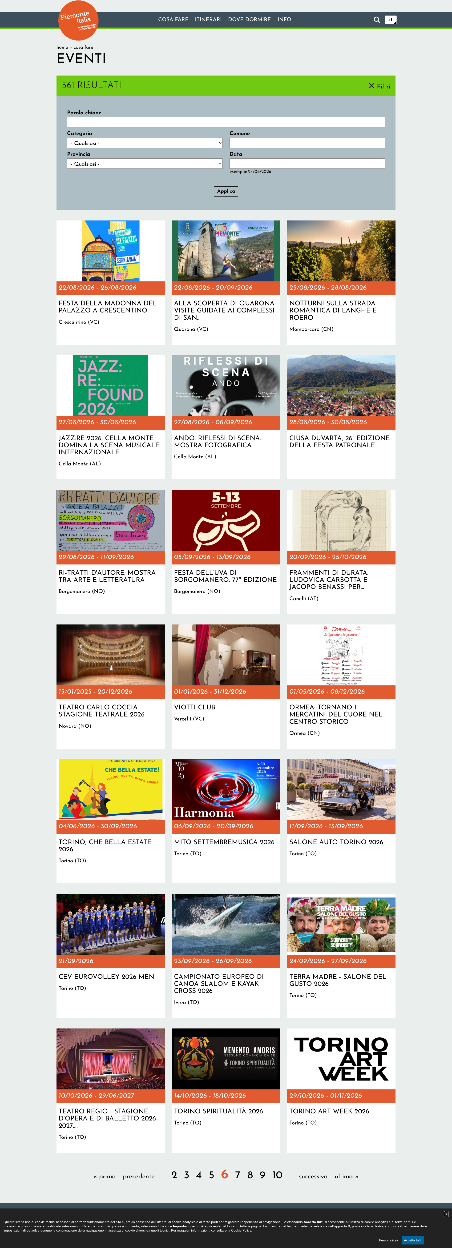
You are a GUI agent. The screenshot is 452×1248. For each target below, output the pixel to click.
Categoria (79, 133)
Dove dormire (249, 20)
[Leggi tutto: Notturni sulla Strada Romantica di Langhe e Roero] (341, 282)
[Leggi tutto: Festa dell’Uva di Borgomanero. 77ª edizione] (226, 552)
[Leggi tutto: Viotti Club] (226, 686)
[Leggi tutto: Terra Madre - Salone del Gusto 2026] (341, 956)
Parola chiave (84, 113)
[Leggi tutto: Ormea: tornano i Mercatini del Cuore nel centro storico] (341, 686)
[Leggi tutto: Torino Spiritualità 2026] (226, 1090)
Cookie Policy (241, 1230)
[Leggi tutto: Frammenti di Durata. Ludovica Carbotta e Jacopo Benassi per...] (341, 552)
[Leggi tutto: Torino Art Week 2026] (341, 1090)
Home (62, 47)
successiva (313, 1177)
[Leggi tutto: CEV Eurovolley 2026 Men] (110, 956)
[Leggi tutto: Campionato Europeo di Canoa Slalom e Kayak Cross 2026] (226, 956)
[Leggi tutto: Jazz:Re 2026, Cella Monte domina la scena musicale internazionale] (110, 417)
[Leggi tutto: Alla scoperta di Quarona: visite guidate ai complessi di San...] (226, 282)
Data (236, 154)
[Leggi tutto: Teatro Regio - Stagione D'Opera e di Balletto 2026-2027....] (110, 1090)
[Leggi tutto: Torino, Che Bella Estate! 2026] (110, 821)
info (284, 20)
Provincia (78, 154)
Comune (240, 133)
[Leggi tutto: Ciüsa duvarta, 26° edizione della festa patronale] (341, 417)
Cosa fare (173, 20)
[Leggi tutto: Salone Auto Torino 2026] (341, 821)
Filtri (383, 87)
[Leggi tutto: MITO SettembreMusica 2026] (226, 821)
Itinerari (208, 20)
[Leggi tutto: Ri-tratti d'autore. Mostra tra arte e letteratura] (110, 552)
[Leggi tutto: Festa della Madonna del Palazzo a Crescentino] (110, 282)
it (391, 19)
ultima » (347, 1177)
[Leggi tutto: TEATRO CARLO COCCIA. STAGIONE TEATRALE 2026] (110, 686)
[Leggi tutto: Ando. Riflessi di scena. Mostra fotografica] (226, 417)
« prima (104, 1177)
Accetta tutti (412, 1240)
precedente (139, 1177)
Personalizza (388, 1240)
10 (277, 1175)
